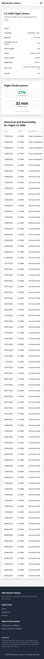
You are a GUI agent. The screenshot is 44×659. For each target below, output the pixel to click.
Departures (6, 612)
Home (4, 609)
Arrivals (4, 615)
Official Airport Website (11, 625)
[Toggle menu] (41, 3)
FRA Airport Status (11, 3)
